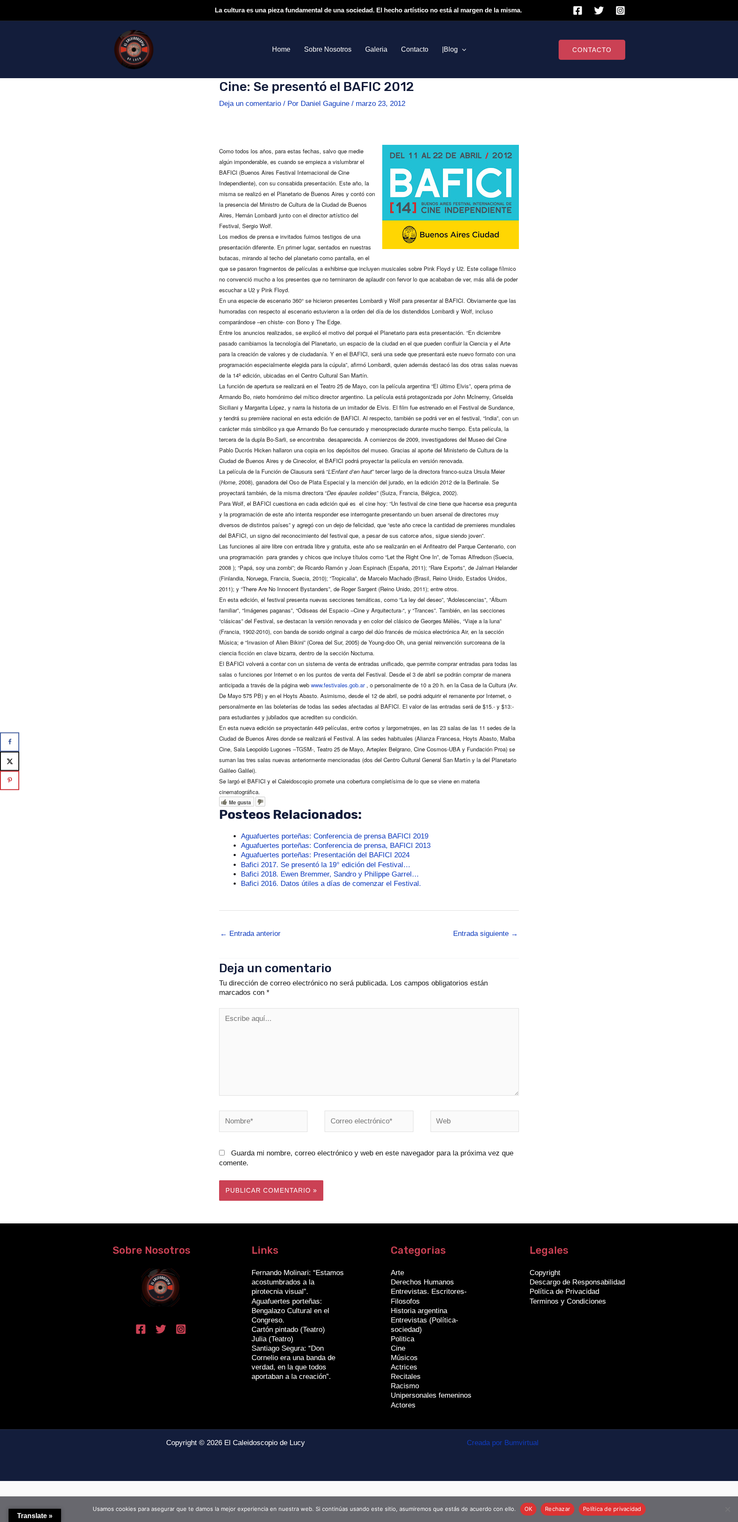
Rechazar (557, 1508)
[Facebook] (578, 10)
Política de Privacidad (564, 1291)
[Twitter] (599, 10)
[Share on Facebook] (9, 741)
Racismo (405, 1386)
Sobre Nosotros (327, 49)
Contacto (414, 49)
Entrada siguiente (485, 934)
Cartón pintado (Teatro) (288, 1330)
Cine (398, 1348)
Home (281, 49)
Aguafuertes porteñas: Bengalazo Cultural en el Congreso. (290, 1310)
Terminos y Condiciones (568, 1301)
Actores (403, 1405)
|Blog (450, 49)
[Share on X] (9, 761)
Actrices (404, 1367)
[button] (462, 49)
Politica (402, 1339)
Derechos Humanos (422, 1282)
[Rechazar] (727, 1509)
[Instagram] (620, 10)
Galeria (376, 49)
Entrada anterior (250, 934)
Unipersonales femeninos (431, 1395)
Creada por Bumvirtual (503, 1443)
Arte (397, 1273)
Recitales (406, 1376)
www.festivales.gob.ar (338, 685)
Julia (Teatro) (272, 1339)
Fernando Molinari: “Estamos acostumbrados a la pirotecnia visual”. (298, 1282)
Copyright (545, 1273)
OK (528, 1508)
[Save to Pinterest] (9, 780)
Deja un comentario (250, 104)
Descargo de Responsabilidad (577, 1282)
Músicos (404, 1358)
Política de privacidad (612, 1508)
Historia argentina (419, 1311)
